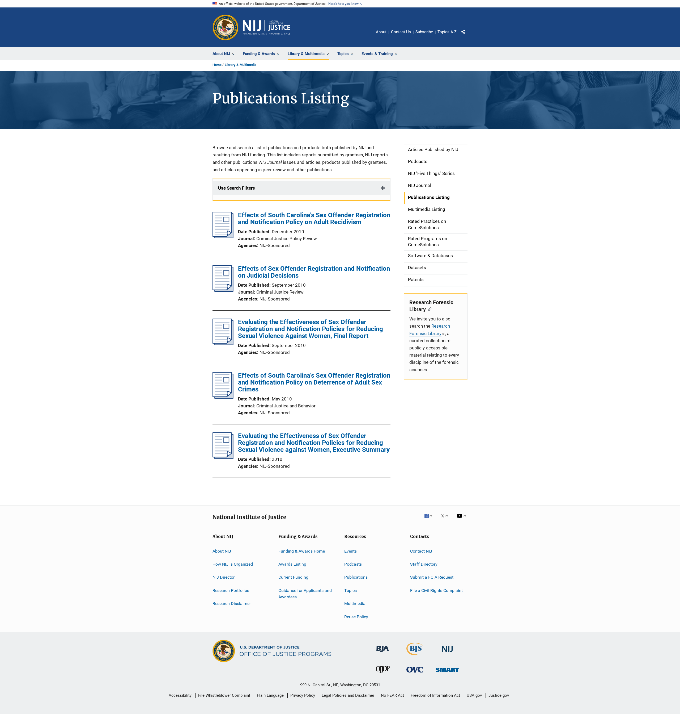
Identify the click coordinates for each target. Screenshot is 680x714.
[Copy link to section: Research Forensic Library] (428, 308)
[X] (446, 519)
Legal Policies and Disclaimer (348, 695)
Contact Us (401, 32)
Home (217, 65)
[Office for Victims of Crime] (414, 673)
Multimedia (355, 603)
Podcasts (353, 564)
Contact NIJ (421, 551)
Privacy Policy (302, 695)
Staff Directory (423, 564)
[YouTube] (462, 519)
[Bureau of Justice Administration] (382, 653)
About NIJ (221, 551)
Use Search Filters (236, 188)
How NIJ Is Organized (232, 564)
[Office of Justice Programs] (225, 27)
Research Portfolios (230, 590)
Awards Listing (292, 564)
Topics (350, 590)
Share (467, 36)
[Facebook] (430, 519)
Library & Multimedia (240, 65)
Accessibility (180, 695)
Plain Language (270, 695)
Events (350, 551)
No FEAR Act (392, 695)
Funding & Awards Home (301, 551)
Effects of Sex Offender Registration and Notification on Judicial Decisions (314, 272)
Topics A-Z (447, 32)
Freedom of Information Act (435, 695)
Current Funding (293, 577)
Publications (356, 577)
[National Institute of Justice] (447, 653)
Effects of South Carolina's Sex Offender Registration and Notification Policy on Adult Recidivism (314, 218)
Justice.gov (498, 695)
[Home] (266, 27)
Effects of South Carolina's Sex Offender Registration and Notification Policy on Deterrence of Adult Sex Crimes (314, 382)
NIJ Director (223, 577)
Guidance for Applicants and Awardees (305, 593)
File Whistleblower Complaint (224, 695)
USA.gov (474, 695)
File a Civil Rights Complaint (436, 590)
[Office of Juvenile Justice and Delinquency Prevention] (383, 674)
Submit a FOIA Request (431, 577)
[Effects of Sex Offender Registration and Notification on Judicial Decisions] (222, 290)
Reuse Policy (356, 616)
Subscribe (424, 32)
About (381, 32)
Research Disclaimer (231, 603)
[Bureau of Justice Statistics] (415, 656)
